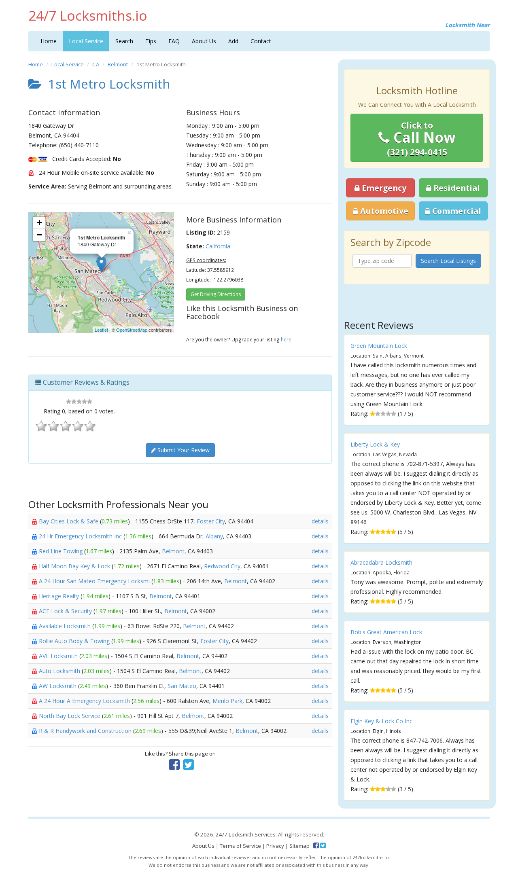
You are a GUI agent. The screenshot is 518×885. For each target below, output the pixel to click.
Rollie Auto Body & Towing (75, 641)
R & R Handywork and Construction (86, 731)
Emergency (383, 187)
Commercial (455, 210)
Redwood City (222, 566)
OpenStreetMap (131, 329)
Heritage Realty (60, 596)
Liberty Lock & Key (375, 444)
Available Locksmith (65, 626)
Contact (261, 41)
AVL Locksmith (59, 656)
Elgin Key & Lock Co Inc (381, 721)
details (320, 521)
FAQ (174, 41)
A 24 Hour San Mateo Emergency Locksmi (95, 581)
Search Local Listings (448, 261)
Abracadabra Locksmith (381, 562)
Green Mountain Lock (378, 345)
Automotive (383, 210)
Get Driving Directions (216, 294)
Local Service (86, 41)
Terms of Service (240, 845)
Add (233, 41)
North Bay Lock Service (70, 716)
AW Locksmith (58, 686)
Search (124, 41)
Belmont (118, 64)
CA (95, 64)
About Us (204, 41)
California (218, 246)
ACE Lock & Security (66, 611)
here (286, 339)
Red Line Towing (61, 551)
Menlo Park (227, 701)
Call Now (421, 139)
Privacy (275, 845)
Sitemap (299, 845)
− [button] (39, 235)
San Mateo (182, 686)
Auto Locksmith (60, 671)
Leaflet (101, 329)
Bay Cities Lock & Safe (69, 521)
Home (48, 41)
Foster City (211, 521)
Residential (455, 187)
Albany (214, 536)
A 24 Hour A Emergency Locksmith (85, 701)
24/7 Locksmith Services (246, 834)
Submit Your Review (183, 450)
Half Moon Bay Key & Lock (75, 566)
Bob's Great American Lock (386, 632)
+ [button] (39, 223)
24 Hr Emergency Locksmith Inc (81, 536)
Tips (150, 41)
